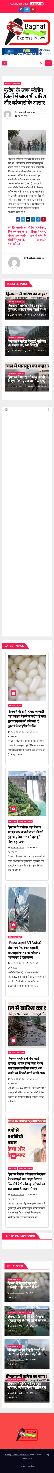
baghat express (26, 112)
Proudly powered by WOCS (17, 1454)
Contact (31, 1466)
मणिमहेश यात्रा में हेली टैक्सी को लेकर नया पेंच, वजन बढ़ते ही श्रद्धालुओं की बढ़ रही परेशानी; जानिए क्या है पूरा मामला (26, 1356)
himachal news (15, 705)
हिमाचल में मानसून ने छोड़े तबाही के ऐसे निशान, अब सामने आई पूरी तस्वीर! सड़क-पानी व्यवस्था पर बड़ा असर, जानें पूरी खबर (27, 383)
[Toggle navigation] (48, 63)
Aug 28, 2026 (17, 732)
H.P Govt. (12, 821)
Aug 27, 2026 (17, 1195)
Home (22, 1466)
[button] (41, 63)
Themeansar (26, 1458)
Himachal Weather (12, 83)
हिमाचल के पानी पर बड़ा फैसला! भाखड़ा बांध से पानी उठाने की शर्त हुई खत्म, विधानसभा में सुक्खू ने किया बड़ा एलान (27, 1322)
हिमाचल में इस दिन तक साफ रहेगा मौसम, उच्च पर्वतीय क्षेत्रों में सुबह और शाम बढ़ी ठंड (17, 235)
